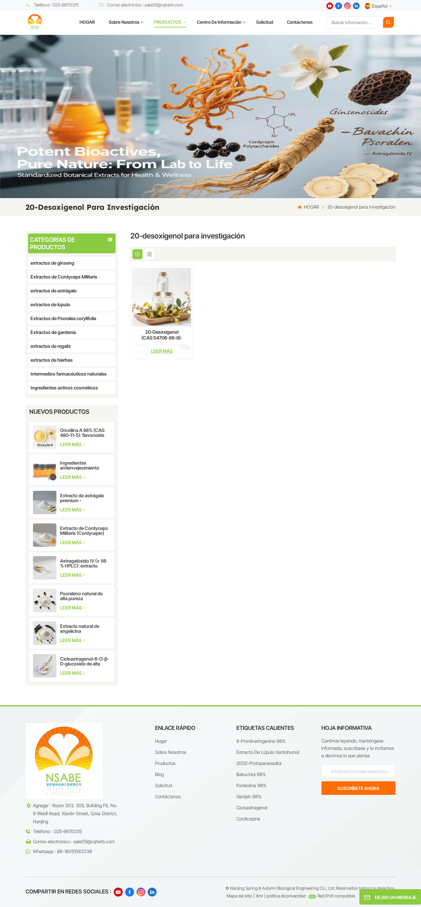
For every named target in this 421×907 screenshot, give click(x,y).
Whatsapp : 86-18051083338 (62, 851)
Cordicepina (248, 819)
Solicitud (264, 22)
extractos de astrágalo (54, 291)
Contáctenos (300, 22)
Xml (259, 895)
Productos (165, 763)
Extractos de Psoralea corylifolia (63, 318)
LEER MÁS (71, 444)
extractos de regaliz (51, 346)
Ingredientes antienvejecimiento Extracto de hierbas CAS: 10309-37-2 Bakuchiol (80, 465)
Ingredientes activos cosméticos (64, 388)
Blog (159, 774)
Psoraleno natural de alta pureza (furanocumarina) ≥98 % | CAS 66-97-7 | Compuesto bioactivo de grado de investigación (85, 596)
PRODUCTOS (168, 22)
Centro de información (219, 22)
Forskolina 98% (251, 785)
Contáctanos (168, 796)
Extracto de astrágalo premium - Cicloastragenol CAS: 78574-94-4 (82, 498)
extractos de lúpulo (50, 304)
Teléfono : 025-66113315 (56, 4)
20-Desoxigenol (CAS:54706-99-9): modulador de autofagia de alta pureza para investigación (162, 335)
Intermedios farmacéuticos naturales (69, 374)
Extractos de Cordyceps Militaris (64, 277)
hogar (161, 741)
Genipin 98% (248, 796)
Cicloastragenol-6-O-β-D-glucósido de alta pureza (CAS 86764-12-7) (84, 661)
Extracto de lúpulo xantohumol (267, 752)
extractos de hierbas (52, 360)
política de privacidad (286, 895)
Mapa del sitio (239, 895)
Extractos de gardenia (53, 332)
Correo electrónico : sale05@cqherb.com (145, 4)
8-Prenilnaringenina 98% (260, 741)
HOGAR (87, 22)
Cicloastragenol (251, 808)
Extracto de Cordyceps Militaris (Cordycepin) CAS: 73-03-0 (84, 531)
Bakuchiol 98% (251, 774)
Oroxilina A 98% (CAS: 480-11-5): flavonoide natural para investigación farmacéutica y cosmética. (82, 433)
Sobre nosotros (124, 22)
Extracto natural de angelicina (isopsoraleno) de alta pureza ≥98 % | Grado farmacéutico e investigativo (82, 629)
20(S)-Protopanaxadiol (258, 763)
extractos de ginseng (52, 263)
